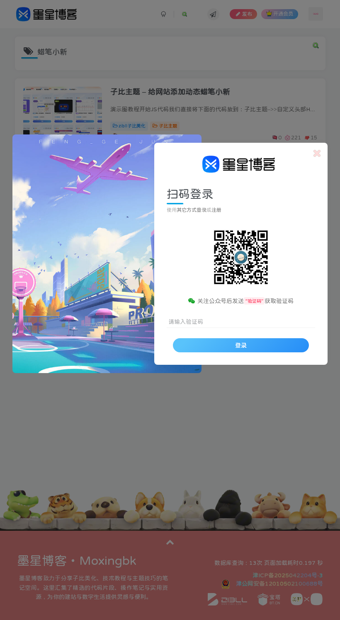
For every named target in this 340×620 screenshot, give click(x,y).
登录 (241, 345)
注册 (216, 209)
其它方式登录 (191, 209)
